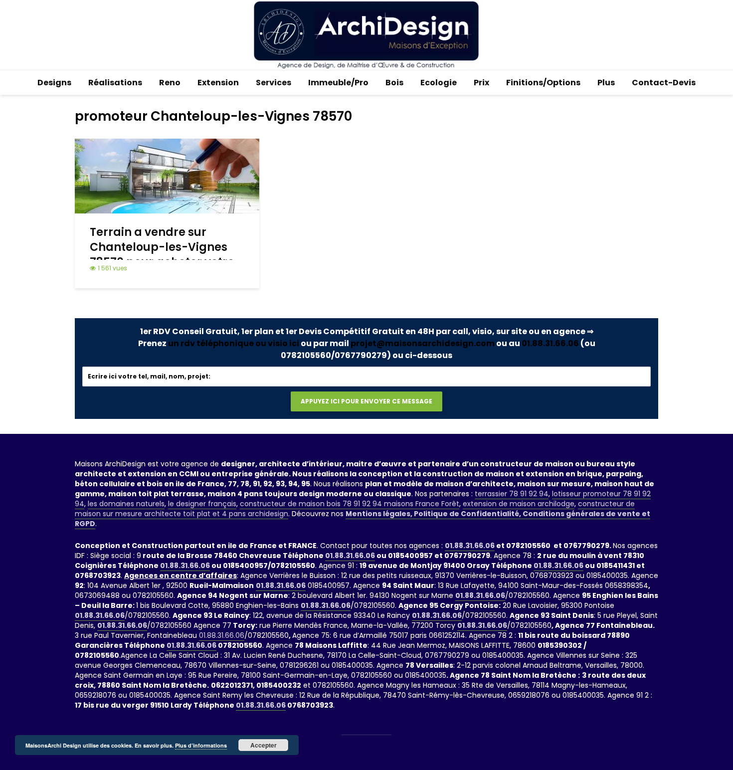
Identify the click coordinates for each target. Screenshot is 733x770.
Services (273, 82)
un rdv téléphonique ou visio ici (233, 343)
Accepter (263, 745)
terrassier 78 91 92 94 (512, 494)
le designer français (202, 504)
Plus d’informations (201, 745)
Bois (394, 82)
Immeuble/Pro (338, 82)
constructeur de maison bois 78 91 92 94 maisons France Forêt (349, 504)
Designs (54, 82)
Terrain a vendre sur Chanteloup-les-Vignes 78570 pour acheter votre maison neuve (162, 255)
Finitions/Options (543, 82)
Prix (481, 82)
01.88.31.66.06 (550, 343)
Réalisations (115, 82)
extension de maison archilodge (518, 504)
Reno (170, 82)
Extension (218, 82)
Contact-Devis (664, 82)
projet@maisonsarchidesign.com (423, 343)
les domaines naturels (126, 504)
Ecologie (438, 82)
